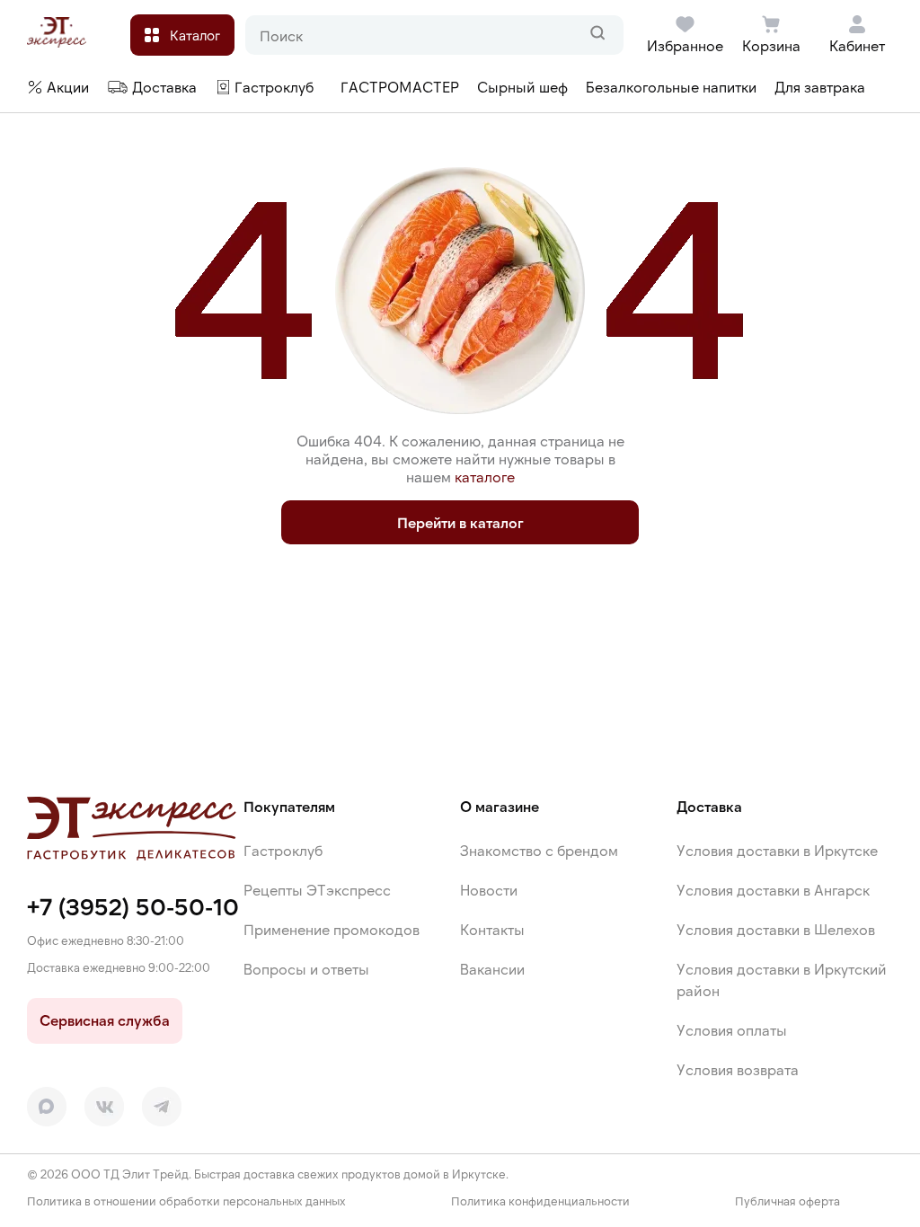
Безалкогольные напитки (671, 86)
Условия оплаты (732, 1029)
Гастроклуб (283, 850)
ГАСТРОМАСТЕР (400, 86)
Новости (489, 889)
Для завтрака (819, 86)
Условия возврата (738, 1069)
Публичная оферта (787, 1201)
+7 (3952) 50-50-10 (133, 906)
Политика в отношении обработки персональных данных (186, 1201)
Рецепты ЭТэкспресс (317, 889)
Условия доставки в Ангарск (773, 889)
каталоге (485, 476)
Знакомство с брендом (539, 850)
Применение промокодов (331, 929)
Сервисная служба (105, 1019)
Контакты (492, 929)
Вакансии (492, 968)
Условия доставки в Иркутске (777, 850)
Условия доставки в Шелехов (776, 929)
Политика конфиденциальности (540, 1201)
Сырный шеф (522, 86)
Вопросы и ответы (306, 968)
